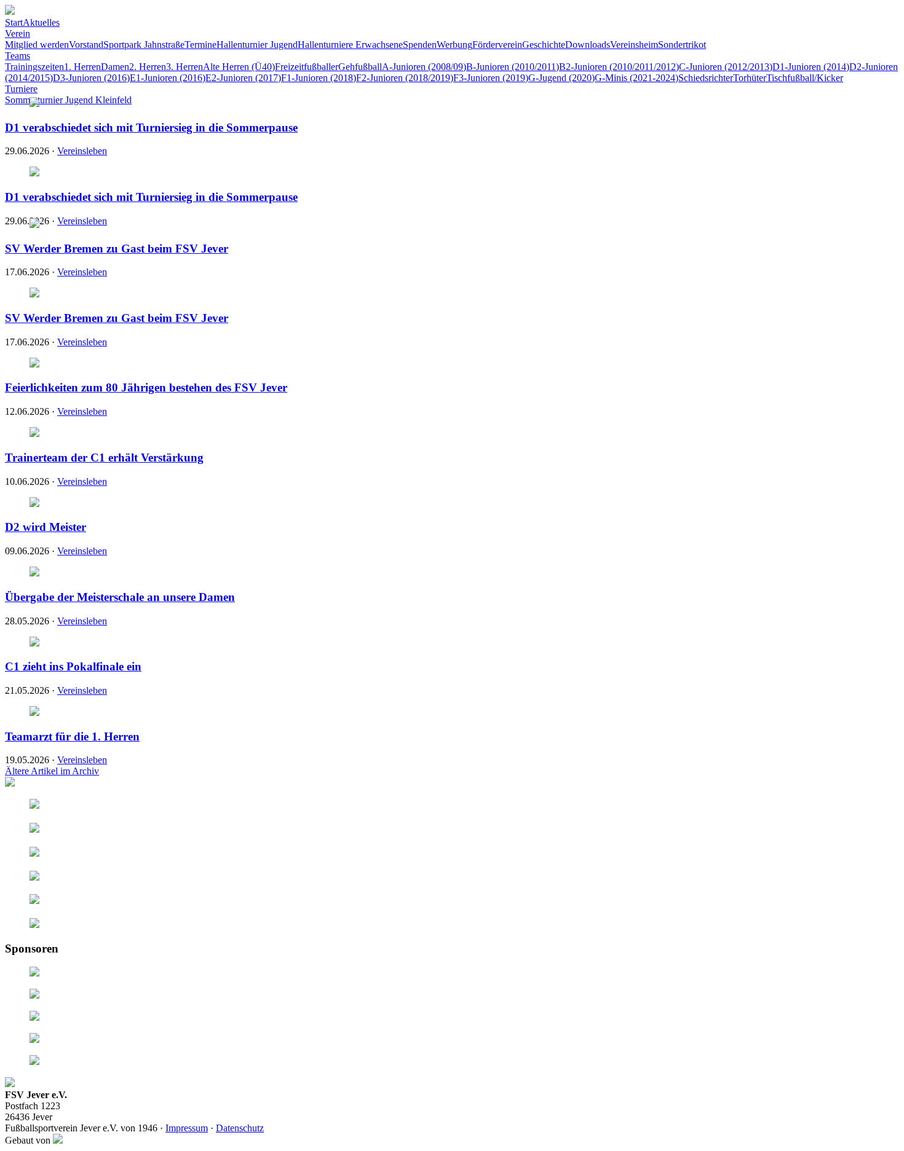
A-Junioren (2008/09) (424, 66)
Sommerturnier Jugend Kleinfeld (68, 100)
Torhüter (749, 78)
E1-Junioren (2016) (167, 78)
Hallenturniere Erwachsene (350, 44)
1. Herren (82, 66)
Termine (200, 44)
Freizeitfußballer (306, 66)
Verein (17, 33)
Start (14, 22)
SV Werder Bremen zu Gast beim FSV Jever (116, 248)
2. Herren (147, 66)
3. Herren (184, 66)
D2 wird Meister (45, 527)
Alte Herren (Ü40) (239, 66)
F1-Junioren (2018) (318, 78)
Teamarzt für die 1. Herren (72, 736)
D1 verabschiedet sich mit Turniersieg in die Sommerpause (151, 127)
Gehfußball (360, 66)
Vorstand (86, 44)
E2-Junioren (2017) (243, 78)
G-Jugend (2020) (561, 78)
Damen (115, 66)
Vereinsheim (634, 44)
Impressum (186, 1128)
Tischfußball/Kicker (804, 78)
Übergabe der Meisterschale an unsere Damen (120, 597)
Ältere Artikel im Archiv (52, 771)
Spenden (420, 44)
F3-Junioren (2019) (490, 78)
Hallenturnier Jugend (257, 44)
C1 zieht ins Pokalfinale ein (73, 666)
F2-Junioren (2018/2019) (404, 78)
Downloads (587, 44)
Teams (17, 55)
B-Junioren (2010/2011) (512, 66)
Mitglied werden (37, 44)
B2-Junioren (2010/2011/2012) (619, 66)
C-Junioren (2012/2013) (725, 66)
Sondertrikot (682, 44)
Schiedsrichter (705, 78)
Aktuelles (41, 22)
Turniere (21, 89)
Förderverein (497, 44)
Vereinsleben (82, 151)
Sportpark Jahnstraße (143, 44)
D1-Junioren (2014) (810, 66)
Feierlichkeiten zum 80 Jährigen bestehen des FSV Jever (146, 387)
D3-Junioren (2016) (91, 78)
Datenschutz (240, 1128)
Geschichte (543, 44)
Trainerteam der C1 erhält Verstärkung (104, 457)
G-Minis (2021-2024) (636, 78)
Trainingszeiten (34, 66)
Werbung (454, 44)
